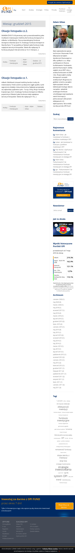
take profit (70, 476)
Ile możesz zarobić (21, 534)
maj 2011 (56, 388)
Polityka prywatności (8, 538)
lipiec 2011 (56, 382)
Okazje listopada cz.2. (14, 31)
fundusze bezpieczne (63, 415)
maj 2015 (56, 330)
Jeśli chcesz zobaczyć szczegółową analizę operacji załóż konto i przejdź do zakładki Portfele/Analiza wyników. (63, 288)
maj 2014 (56, 341)
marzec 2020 (57, 305)
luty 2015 (56, 332)
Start (23, 10)
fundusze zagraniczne (63, 423)
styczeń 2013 (57, 352)
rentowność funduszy (63, 449)
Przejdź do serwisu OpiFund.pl (59, 2)
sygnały (66, 473)
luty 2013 (56, 349)
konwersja (69, 429)
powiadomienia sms (63, 443)
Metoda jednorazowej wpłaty (63, 435)
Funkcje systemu (35, 529)
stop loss (63, 461)
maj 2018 (56, 308)
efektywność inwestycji (63, 408)
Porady (54, 10)
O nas (4, 526)
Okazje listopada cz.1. (14, 77)
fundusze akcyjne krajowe (67, 412)
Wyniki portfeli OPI (21, 536)
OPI (62, 438)
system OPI (60, 476)
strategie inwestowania (63, 468)
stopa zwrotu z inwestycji (63, 456)
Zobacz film (19, 524)
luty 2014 (56, 343)
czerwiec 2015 (57, 327)
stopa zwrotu (63, 452)
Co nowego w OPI (69, 10)
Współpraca (5, 534)
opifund (58, 441)
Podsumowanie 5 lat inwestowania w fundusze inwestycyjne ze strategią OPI (62, 154)
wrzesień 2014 (57, 338)
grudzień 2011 (57, 368)
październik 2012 (58, 354)
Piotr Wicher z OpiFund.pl (63, 150)
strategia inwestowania (63, 464)
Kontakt (4, 536)
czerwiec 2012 (57, 360)
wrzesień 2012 (57, 357)
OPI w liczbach (34, 526)
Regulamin (5, 529)
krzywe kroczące (63, 432)
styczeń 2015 (57, 335)
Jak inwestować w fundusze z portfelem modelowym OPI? (62, 137)
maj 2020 (56, 302)
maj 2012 (56, 363)
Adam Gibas (59, 135)
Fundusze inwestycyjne (62, 10)
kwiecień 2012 (57, 366)
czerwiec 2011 (57, 385)
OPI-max (71, 438)
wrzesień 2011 (57, 377)
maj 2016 (56, 313)
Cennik (4, 531)
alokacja (68, 401)
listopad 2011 (57, 371)
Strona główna (6, 524)
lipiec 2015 (56, 324)
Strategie (39, 10)
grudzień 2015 (57, 321)
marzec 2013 (57, 346)
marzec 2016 (57, 316)
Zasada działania (34, 531)
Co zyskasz (33, 524)
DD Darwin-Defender (63, 404)
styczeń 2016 (57, 319)
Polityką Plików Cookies (50, 549)
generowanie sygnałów (63, 426)
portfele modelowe (65, 441)
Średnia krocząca (63, 482)
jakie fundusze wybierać (60, 429)
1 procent (60, 401)
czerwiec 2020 (57, 299)
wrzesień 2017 (57, 310)
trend (58, 479)
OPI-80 (66, 438)
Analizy (31, 10)
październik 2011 (58, 374)
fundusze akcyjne (57, 412)
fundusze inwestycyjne (63, 419)
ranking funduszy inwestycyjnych (63, 446)
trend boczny (66, 480)
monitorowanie (57, 438)
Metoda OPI (19, 531)
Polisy (46, 10)
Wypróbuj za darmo (64, 506)
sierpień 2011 (57, 379)
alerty (64, 401)
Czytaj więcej (42, 54)
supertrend (60, 473)
